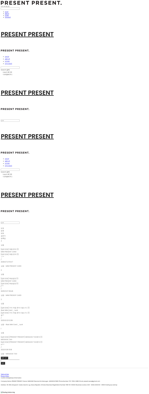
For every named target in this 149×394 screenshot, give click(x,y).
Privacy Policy (5, 376)
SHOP (6, 12)
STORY (7, 15)
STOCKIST (8, 17)
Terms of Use (5, 374)
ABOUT (7, 14)
